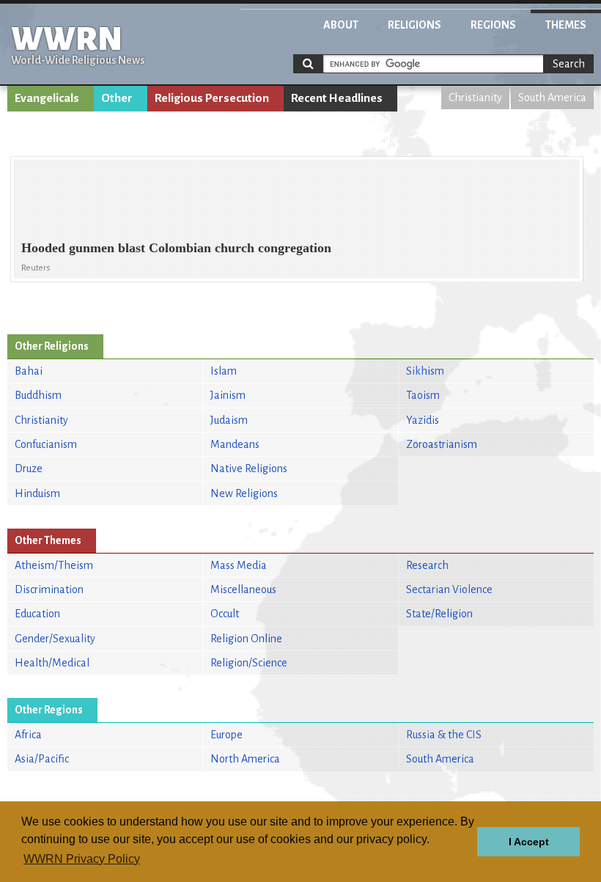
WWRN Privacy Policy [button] (81, 859)
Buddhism (38, 395)
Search (569, 64)
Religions (414, 25)
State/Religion (439, 614)
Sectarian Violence (449, 589)
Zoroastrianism (441, 444)
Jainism (228, 395)
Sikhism (425, 371)
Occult (224, 614)
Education (37, 614)
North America (245, 759)
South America (552, 97)
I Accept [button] (529, 842)
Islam (223, 371)
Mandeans (234, 444)
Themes (565, 25)
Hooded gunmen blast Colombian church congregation (176, 247)
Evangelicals (47, 98)
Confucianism (46, 444)
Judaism (229, 420)
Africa (28, 734)
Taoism (423, 395)
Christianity (475, 97)
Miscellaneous (243, 589)
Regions (493, 25)
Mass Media (238, 565)
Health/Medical (52, 663)
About (340, 25)
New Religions (244, 493)
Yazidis (422, 420)
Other (117, 98)
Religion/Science (248, 663)
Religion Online (246, 638)
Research (427, 565)
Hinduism (37, 493)
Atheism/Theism (54, 565)
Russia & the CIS (444, 734)
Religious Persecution (212, 98)
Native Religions (248, 468)
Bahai (29, 371)
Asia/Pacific (42, 759)
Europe (226, 734)
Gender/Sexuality (55, 638)
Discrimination (49, 589)
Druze (29, 468)
